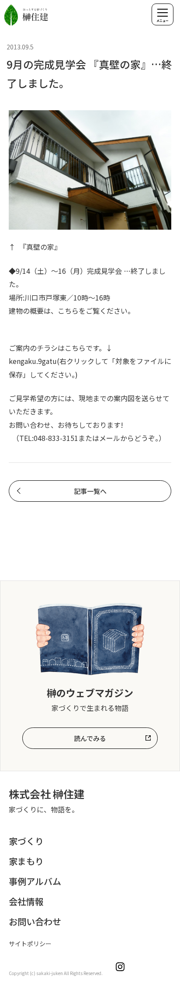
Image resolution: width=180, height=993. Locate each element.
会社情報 (26, 901)
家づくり (26, 841)
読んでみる (90, 738)
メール (109, 438)
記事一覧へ (90, 491)
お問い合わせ (35, 921)
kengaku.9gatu (33, 361)
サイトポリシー (30, 943)
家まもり (26, 861)
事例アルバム (35, 881)
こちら (68, 310)
